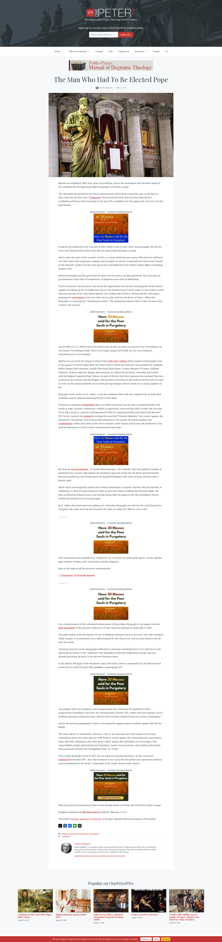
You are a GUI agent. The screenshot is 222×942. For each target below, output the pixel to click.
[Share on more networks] (80, 826)
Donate (156, 51)
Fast (111, 51)
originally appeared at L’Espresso (85, 819)
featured (66, 836)
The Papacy (94, 833)
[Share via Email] (75, 826)
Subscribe (125, 34)
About (57, 51)
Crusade (99, 51)
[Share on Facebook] (65, 826)
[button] (167, 51)
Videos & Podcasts (77, 51)
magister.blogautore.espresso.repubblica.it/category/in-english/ (99, 856)
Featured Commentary (79, 833)
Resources (139, 51)
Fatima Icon (123, 51)
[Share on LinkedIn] (70, 826)
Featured (65, 833)
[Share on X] (60, 826)
